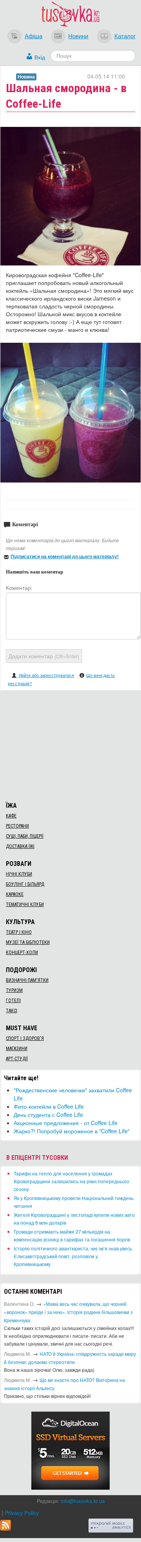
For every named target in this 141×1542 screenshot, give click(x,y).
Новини (78, 35)
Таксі (11, 1010)
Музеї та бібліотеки (28, 942)
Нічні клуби (19, 874)
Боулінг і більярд (25, 884)
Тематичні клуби (25, 904)
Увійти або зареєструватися (46, 675)
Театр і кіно (19, 932)
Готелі (13, 1000)
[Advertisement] (70, 745)
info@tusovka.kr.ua (83, 1501)
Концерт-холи (22, 952)
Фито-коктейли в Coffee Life (49, 1106)
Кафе (11, 816)
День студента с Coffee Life (48, 1114)
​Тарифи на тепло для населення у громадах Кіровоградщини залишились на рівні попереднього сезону (71, 1181)
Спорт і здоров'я (25, 1038)
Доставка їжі (20, 846)
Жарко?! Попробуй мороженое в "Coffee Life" (72, 1131)
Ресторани (17, 826)
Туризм (14, 990)
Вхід (39, 57)
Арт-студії (17, 1058)
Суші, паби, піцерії (24, 836)
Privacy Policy (22, 1513)
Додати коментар (44, 656)
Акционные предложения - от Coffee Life (66, 1123)
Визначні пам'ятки (27, 980)
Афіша (33, 35)
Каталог (125, 35)
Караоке (15, 894)
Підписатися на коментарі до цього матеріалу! (65, 556)
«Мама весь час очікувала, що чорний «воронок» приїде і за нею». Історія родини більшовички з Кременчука (68, 1311)
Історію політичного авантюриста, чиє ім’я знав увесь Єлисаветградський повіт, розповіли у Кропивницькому (73, 1256)
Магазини (16, 1048)
